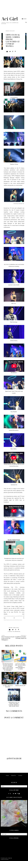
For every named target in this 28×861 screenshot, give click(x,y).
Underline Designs (5, 859)
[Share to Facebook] (13, 51)
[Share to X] (10, 51)
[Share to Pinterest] (15, 51)
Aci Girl (9, 18)
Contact (20, 775)
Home (7, 775)
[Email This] (7, 51)
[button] (23, 19)
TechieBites (16, 631)
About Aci (13, 775)
